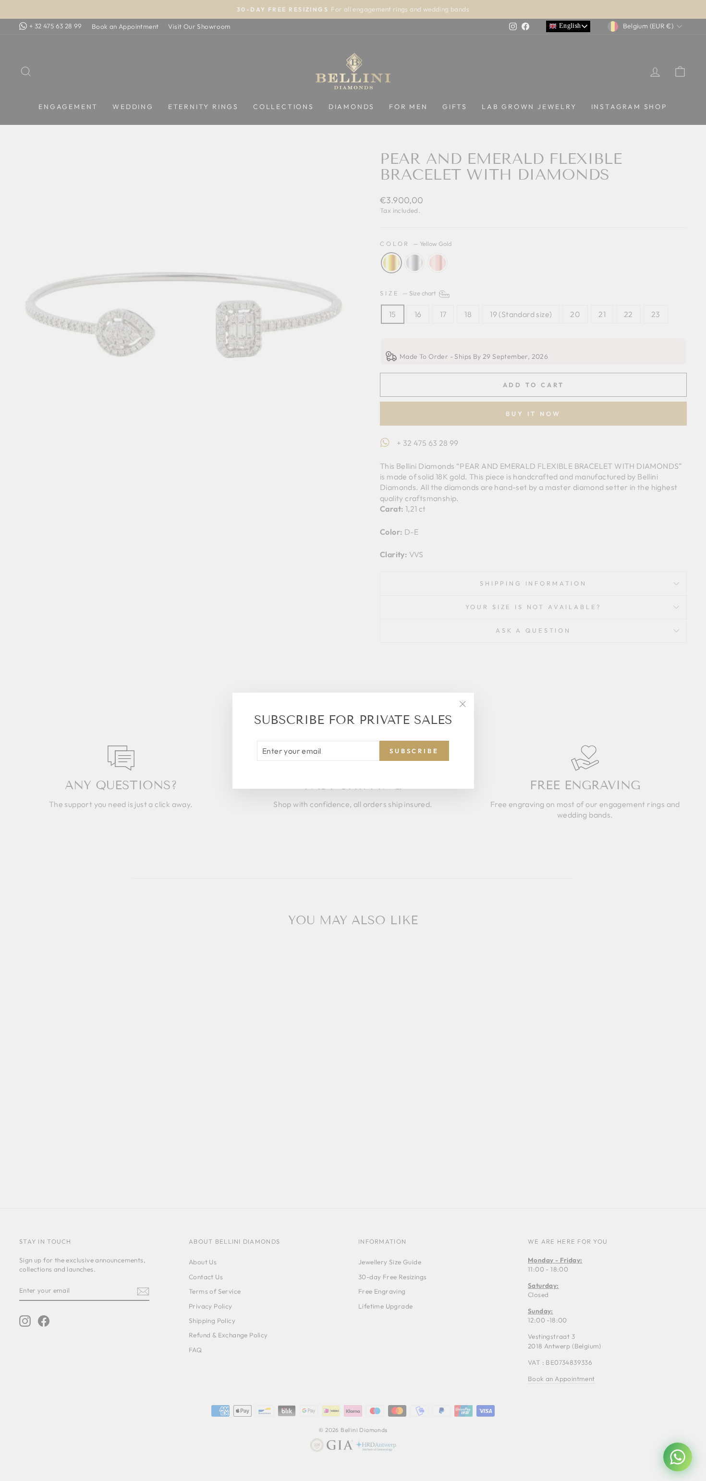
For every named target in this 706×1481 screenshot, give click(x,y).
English (569, 25)
